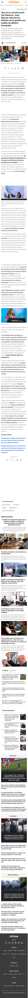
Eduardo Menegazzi (11, 42)
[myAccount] (25, 2)
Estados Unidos (21, 950)
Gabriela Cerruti (12, 507)
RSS (14, 957)
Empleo (17, 965)
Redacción (11, 965)
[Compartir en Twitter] (11, 68)
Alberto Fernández (6, 504)
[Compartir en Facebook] (8, 68)
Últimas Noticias (21, 954)
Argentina (5, 974)
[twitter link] (9, 943)
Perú (8, 954)
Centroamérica (13, 954)
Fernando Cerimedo (7, 5)
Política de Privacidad (20, 985)
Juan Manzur (16, 504)
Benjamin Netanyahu (17, 5)
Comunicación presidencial (8, 510)
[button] (2, 2)
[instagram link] (12, 943)
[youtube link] (15, 943)
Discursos (4, 507)
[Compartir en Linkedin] (15, 68)
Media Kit (14, 977)
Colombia (10, 950)
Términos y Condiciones (8, 985)
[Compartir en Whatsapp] (5, 68)
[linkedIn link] (22, 943)
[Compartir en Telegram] (18, 68)
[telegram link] (19, 943)
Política (3, 9)
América (5, 950)
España (15, 950)
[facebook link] (6, 943)
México (4, 954)
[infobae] (14, 2)
